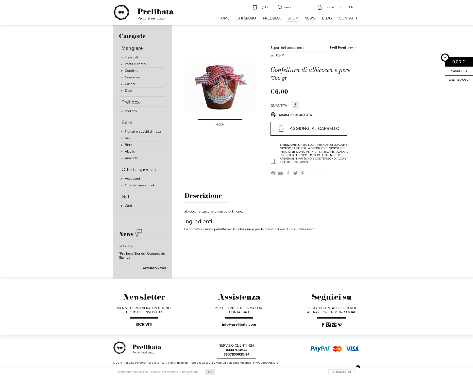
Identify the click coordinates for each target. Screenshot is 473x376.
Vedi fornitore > (342, 47)
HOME (224, 18)
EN (351, 7)
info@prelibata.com (239, 324)
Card (128, 206)
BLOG (327, 18)
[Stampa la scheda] (274, 173)
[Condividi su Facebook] (289, 173)
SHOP (292, 18)
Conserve (132, 77)
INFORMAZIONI (342, 372)
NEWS (309, 18)
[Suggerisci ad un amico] (281, 173)
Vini (128, 138)
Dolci (129, 91)
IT (339, 7)
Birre (128, 145)
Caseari (130, 84)
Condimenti (133, 71)
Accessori (132, 179)
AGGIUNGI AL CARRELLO (314, 128)
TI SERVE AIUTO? (459, 79)
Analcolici (132, 158)
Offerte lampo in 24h (140, 185)
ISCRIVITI (144, 324)
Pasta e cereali (136, 64)
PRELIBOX (272, 18)
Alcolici (130, 151)
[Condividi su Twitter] (296, 173)
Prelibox (131, 111)
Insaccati (131, 57)
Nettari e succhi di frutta (143, 131)
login (330, 7)
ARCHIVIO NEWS (154, 268)
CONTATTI (348, 18)
